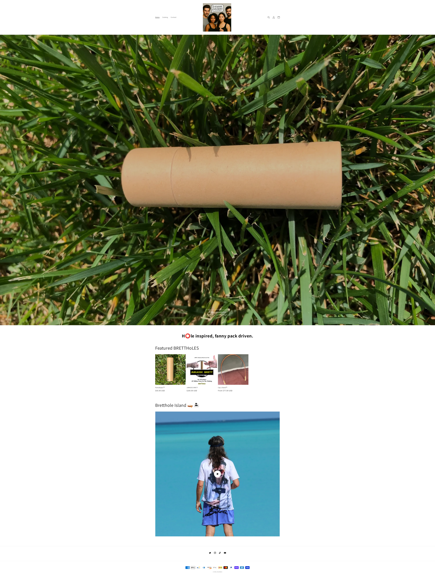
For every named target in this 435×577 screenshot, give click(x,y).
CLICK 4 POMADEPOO (217, 312)
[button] (268, 17)
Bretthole (219, 572)
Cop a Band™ (222, 388)
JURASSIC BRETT (192, 388)
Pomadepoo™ (160, 388)
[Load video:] (217, 474)
